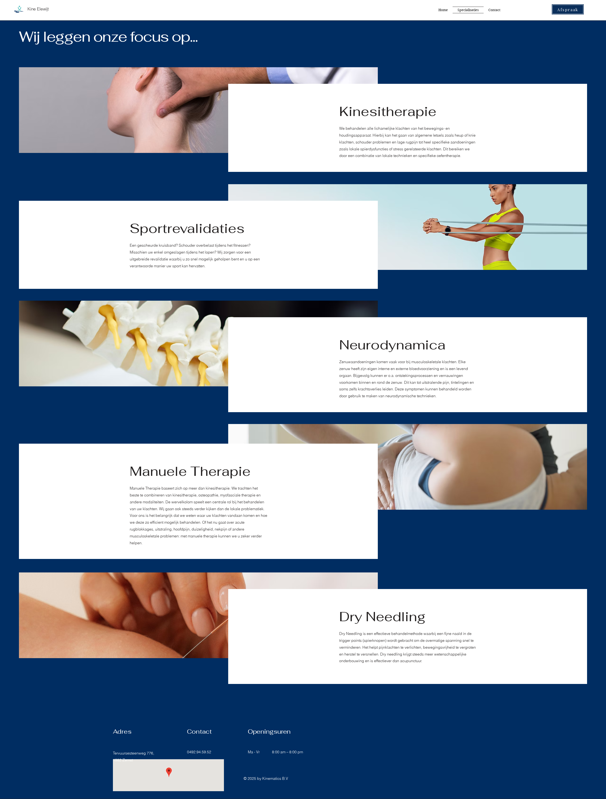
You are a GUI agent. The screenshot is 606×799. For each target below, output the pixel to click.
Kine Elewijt (38, 9)
